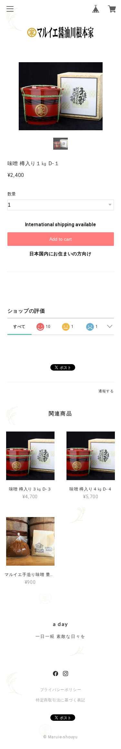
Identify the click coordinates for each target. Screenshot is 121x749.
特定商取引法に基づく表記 (60, 700)
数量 (11, 193)
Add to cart (60, 239)
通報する (106, 391)
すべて (19, 326)
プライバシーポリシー (60, 689)
